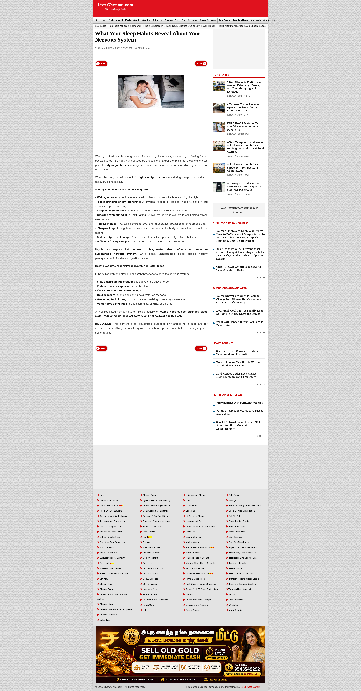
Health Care (148, 605)
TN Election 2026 (236, 568)
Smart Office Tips (236, 532)
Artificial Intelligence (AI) (110, 526)
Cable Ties (104, 620)
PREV (103, 64)
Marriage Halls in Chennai (197, 558)
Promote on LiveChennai (197, 573)
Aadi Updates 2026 (108, 500)
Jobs (145, 610)
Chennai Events (106, 589)
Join (187, 500)
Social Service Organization (241, 511)
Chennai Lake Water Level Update (115, 609)
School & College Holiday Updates (244, 505)
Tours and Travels (237, 563)
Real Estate (224, 20)
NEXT (199, 64)
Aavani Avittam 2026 (109, 505)
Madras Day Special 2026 (197, 547)
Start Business (189, 20)
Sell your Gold (116, 20)
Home (102, 495)
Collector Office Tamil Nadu (155, 516)
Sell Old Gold (234, 516)
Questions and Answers (196, 605)
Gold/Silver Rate (150, 579)
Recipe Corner (192, 610)
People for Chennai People (198, 599)
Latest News (191, 505)
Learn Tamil (190, 532)
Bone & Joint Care (108, 552)
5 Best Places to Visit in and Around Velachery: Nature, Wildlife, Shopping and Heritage (244, 87)
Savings (232, 500)
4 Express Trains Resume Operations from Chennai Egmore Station (243, 107)
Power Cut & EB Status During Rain (201, 589)
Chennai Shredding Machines (156, 505)
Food (145, 537)
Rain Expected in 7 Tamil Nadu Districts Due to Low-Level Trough (136, 25)
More (260, 277)
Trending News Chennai (239, 589)
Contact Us (269, 20)
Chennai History (107, 604)
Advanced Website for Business (114, 516)
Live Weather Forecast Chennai (200, 526)
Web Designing (235, 599)
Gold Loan (147, 563)
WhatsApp (233, 605)
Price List (158, 20)
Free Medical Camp (151, 547)
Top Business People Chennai (242, 547)
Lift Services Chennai (195, 516)
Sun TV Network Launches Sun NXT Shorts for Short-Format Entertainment (238, 425)
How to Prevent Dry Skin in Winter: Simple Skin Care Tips (238, 364)
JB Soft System (251, 686)
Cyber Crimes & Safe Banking (156, 500)
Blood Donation (106, 547)
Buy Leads (255, 20)
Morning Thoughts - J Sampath (200, 563)
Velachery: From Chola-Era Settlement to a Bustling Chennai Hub (244, 167)
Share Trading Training (239, 521)
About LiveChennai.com (110, 511)
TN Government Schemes (240, 573)
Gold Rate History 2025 (153, 568)
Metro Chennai (192, 552)
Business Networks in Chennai (113, 573)
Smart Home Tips (236, 526)
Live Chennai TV (193, 521)
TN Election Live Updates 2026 (243, 558)
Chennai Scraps (150, 495)
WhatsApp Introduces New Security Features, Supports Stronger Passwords (244, 186)
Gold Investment (150, 558)
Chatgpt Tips (105, 584)
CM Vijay (103, 579)
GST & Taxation (149, 584)
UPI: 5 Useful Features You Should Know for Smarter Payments (243, 126)
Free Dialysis (148, 532)
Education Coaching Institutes (156, 521)
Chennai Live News (108, 614)
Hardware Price (149, 589)
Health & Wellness (150, 594)
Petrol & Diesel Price (195, 579)
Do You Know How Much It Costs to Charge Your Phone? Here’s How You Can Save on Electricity (238, 299)
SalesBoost (233, 495)
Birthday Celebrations (109, 537)
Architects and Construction (112, 521)
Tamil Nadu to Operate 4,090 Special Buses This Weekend (205, 25)
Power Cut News (208, 20)
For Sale (146, 542)
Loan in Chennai (193, 537)
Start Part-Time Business (239, 542)
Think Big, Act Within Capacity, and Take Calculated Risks (238, 268)
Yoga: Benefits (235, 610)
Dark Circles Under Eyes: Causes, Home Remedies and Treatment (236, 375)
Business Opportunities (110, 568)
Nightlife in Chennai (194, 568)
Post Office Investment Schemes (200, 584)
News (104, 20)
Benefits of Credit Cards (110, 532)
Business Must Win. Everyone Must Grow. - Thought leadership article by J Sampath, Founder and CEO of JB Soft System (240, 254)
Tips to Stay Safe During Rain (242, 552)
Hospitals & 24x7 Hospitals (155, 599)
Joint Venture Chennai (195, 495)
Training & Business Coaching (242, 584)
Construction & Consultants (155, 511)
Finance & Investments (153, 526)
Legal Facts (190, 511)
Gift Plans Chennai (151, 552)
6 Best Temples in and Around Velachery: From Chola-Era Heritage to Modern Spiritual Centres (245, 147)
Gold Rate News (150, 573)
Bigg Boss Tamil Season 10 (112, 542)
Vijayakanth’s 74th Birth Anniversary (239, 402)
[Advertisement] (202, 7)
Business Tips (172, 20)
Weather (146, 20)
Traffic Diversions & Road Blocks (243, 579)
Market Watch (132, 20)
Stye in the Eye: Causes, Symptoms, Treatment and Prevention (238, 353)
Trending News (240, 20)
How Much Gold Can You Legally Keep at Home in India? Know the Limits (239, 312)
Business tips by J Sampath (112, 558)
